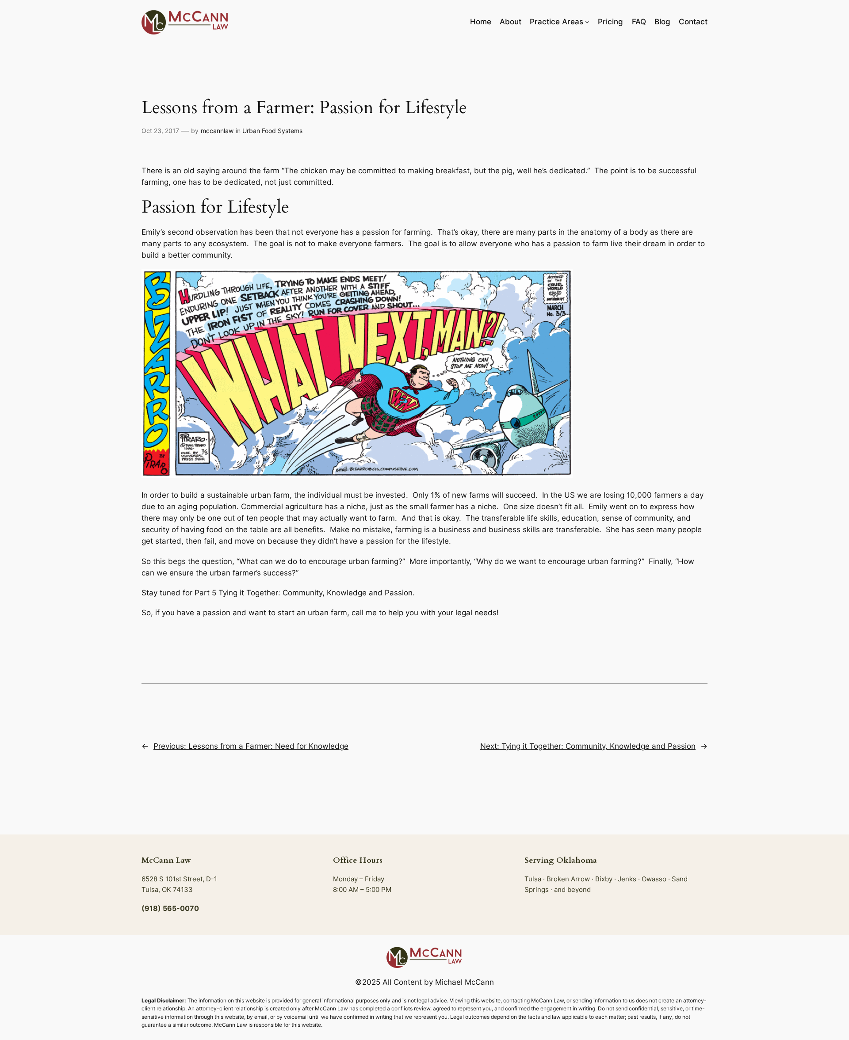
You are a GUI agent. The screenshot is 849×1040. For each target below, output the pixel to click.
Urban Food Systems (272, 130)
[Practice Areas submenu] (587, 21)
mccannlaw (217, 130)
